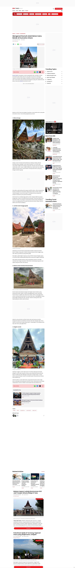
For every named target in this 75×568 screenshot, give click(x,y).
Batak (21, 81)
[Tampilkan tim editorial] (43, 415)
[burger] (61, 10)
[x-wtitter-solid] (40, 72)
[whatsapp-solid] (35, 72)
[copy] (43, 72)
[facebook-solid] (37, 72)
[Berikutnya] (44, 464)
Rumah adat (15, 75)
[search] (53, 8)
